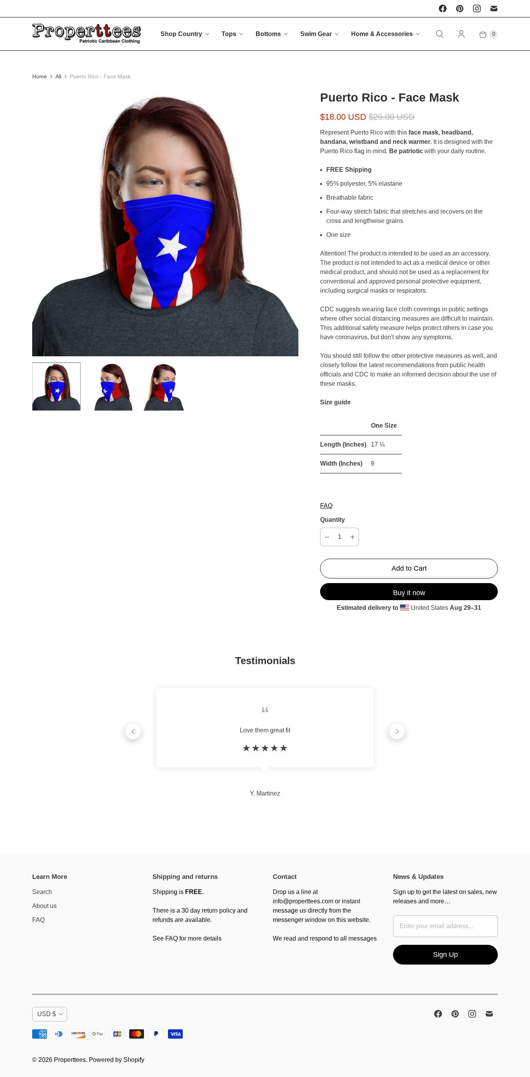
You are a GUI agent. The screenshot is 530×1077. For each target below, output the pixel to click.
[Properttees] (86, 34)
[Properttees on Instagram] (476, 8)
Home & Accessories (382, 34)
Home (39, 76)
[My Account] (461, 34)
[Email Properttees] (493, 8)
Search (42, 892)
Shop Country (181, 34)
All (58, 76)
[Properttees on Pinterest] (459, 8)
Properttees (70, 1059)
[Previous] (133, 731)
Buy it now (409, 593)
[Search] (439, 34)
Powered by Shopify (116, 1059)
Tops (229, 34)
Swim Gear (316, 34)
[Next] (397, 731)
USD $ (46, 1014)
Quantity (332, 519)
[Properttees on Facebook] (442, 8)
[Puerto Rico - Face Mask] (165, 223)
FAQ (326, 505)
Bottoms (268, 34)
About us (44, 906)
